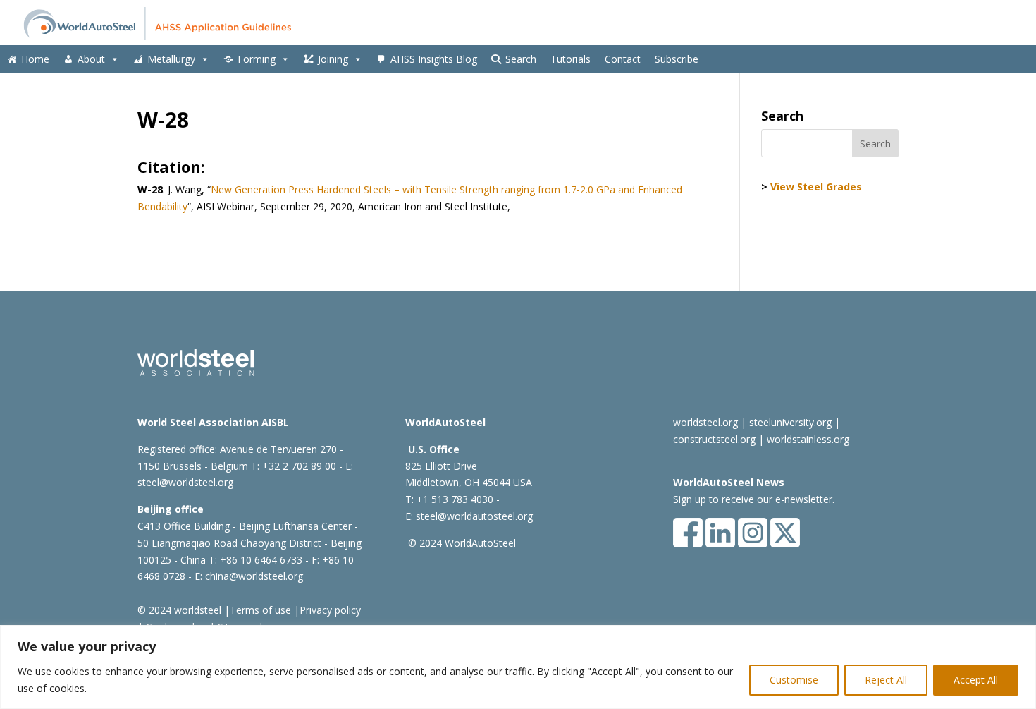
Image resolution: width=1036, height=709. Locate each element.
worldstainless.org (808, 439)
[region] (518, 667)
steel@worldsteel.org (185, 482)
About (91, 59)
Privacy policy (330, 610)
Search (520, 59)
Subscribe (676, 59)
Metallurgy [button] (171, 59)
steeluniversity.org (790, 422)
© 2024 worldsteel (179, 610)
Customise (794, 679)
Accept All (976, 679)
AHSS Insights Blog (433, 59)
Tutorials (570, 59)
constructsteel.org (714, 439)
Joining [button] (333, 59)
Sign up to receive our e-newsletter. (753, 499)
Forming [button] (257, 59)
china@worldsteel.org (254, 576)
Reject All (886, 679)
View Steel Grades (816, 186)
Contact (623, 59)
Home (35, 59)
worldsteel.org (705, 422)
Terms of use (260, 610)
